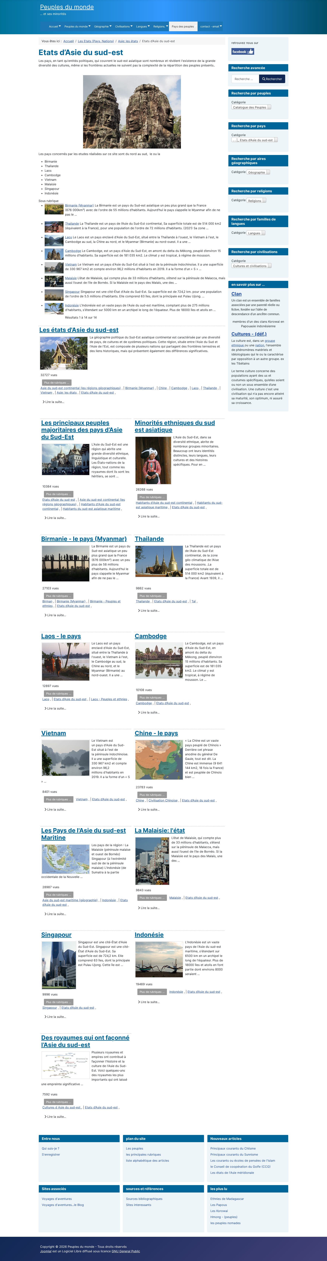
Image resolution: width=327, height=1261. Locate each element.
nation (259, 345)
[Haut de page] (320, 1254)
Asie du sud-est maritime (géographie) (70, 900)
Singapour (72, 292)
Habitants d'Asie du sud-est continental (164, 503)
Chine (163, 388)
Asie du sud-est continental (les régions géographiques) (80, 388)
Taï (194, 601)
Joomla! (45, 1251)
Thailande (72, 223)
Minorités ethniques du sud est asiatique (175, 426)
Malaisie (71, 278)
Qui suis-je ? (50, 1148)
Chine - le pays (156, 733)
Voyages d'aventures (57, 1199)
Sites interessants (138, 1205)
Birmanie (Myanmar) (79, 205)
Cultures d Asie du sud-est (61, 1107)
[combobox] (245, 79)
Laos (68, 237)
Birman (47, 601)
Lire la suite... (54, 402)
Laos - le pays (61, 636)
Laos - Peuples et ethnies (109, 699)
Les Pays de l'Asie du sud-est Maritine (83, 834)
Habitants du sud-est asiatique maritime (91, 509)
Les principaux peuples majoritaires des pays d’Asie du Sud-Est (81, 430)
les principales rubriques (143, 1154)
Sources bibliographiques (144, 1199)
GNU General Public (126, 1251)
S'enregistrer (51, 1154)
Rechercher (274, 79)
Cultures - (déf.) (249, 334)
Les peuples (134, 1148)
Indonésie (72, 305)
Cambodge (73, 251)
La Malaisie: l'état (160, 830)
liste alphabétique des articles (147, 1160)
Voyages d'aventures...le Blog (63, 1205)
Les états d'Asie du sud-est (78, 329)
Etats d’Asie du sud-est (97, 392)
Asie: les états (67, 392)
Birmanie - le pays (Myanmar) (84, 538)
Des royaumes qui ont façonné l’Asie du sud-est (85, 1041)
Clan (236, 294)
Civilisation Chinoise (163, 800)
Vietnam (71, 264)
